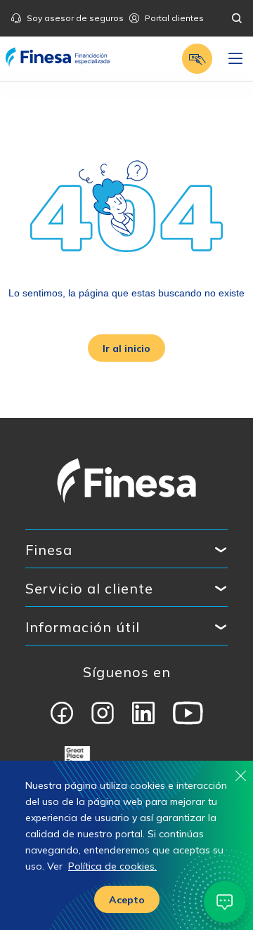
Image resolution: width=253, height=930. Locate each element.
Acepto (127, 899)
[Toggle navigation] (235, 59)
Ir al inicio (126, 348)
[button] (197, 59)
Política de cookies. (112, 866)
